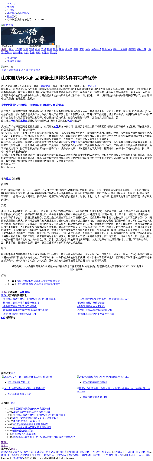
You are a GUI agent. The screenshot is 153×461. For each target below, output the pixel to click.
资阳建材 (84, 452)
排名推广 (97, 455)
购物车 (10, 16)
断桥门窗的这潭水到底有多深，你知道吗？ (36, 418)
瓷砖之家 (141, 49)
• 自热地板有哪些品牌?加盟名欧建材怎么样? (25, 310)
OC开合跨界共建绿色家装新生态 (30, 424)
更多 (4, 292)
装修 (32, 52)
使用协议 (61, 455)
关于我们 (36, 455)
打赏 (3, 275)
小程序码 (12, 13)
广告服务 (108, 455)
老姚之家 (6, 452)
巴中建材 (95, 452)
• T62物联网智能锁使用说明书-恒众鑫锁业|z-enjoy (103, 299)
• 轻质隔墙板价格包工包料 (91, 306)
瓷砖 (55, 49)
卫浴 (43, 49)
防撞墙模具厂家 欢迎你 (24, 433)
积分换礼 (120, 455)
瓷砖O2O (107, 49)
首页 (3, 70)
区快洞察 (62, 452)
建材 (11, 49)
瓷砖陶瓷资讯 (16, 70)
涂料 (27, 292)
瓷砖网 (132, 49)
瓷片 (76, 49)
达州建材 (118, 452)
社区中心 (12, 4)
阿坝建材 (73, 452)
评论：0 (92, 86)
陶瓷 (49, 49)
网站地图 (86, 455)
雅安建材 (107, 452)
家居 (81, 49)
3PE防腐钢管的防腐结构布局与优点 (32, 411)
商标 (38, 52)
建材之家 (46, 86)
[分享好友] (7, 66)
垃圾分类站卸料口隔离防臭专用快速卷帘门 (39, 281)
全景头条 (17, 452)
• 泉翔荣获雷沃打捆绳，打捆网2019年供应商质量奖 (29, 299)
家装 (61, 49)
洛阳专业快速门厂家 (22, 430)
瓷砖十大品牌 (120, 49)
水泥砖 (45, 52)
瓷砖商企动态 (33, 70)
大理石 (18, 49)
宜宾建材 (140, 452)
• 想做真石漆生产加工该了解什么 (19, 306)
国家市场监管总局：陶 (95, 397)
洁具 (25, 49)
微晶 (37, 49)
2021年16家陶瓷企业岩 (20, 394)
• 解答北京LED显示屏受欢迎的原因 (95, 314)
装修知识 (96, 49)
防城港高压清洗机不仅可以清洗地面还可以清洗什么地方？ (44, 437)
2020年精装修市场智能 (95, 382)
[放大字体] (2, 85)
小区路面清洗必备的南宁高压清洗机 (32, 408)
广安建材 (129, 452)
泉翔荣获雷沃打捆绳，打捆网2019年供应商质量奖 (39, 415)
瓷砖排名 (18, 52)
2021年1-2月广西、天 (19, 382)
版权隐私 (74, 455)
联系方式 (49, 455)
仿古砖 (68, 49)
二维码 (10, 10)
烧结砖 (53, 52)
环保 (31, 49)
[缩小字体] (6, 85)
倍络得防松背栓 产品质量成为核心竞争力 (38, 284)
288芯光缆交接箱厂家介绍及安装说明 (31, 427)
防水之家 (39, 452)
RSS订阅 (130, 455)
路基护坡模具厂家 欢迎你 (26, 421)
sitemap (140, 455)
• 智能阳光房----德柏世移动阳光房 (94, 310)
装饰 (87, 49)
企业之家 (25, 455)
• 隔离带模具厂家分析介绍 (91, 302)
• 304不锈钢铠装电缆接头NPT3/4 (19, 314)
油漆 (22, 292)
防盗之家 (51, 452)
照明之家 (28, 452)
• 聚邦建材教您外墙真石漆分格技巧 (20, 302)
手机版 (10, 7)
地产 (26, 52)
